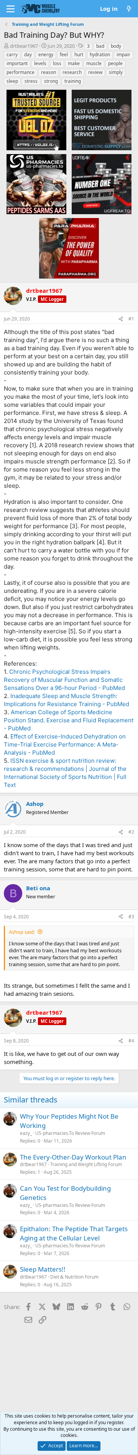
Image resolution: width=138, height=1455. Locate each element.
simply (116, 72)
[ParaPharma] (69, 248)
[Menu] (11, 9)
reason (48, 72)
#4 (131, 1040)
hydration (100, 54)
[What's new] (129, 9)
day (28, 54)
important (17, 63)
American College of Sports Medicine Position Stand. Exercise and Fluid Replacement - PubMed (68, 720)
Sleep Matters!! (43, 1269)
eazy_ (26, 1133)
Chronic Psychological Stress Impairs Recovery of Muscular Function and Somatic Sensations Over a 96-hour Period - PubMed (64, 679)
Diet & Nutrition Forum (74, 1277)
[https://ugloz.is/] (36, 120)
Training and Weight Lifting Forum (86, 1164)
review (95, 72)
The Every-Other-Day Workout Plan (73, 1157)
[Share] (121, 319)
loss (57, 63)
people (115, 63)
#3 (131, 916)
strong (51, 81)
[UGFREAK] (101, 184)
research (72, 72)
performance (20, 72)
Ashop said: (22, 931)
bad (100, 46)
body (116, 46)
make (74, 63)
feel (64, 54)
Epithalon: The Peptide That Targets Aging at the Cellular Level (74, 1233)
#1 (131, 319)
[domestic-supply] (101, 120)
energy (45, 54)
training (72, 81)
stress (31, 81)
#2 (131, 832)
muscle (94, 63)
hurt (78, 54)
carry (12, 54)
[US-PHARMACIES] (36, 184)
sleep (12, 81)
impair (123, 54)
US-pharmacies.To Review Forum (70, 1133)
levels (40, 63)
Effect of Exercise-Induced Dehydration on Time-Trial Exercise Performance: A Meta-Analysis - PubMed (65, 744)
